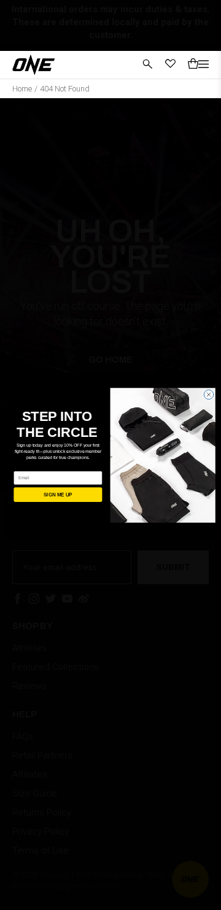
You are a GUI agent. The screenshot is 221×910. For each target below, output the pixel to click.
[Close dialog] (208, 394)
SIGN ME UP (58, 494)
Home (22, 88)
